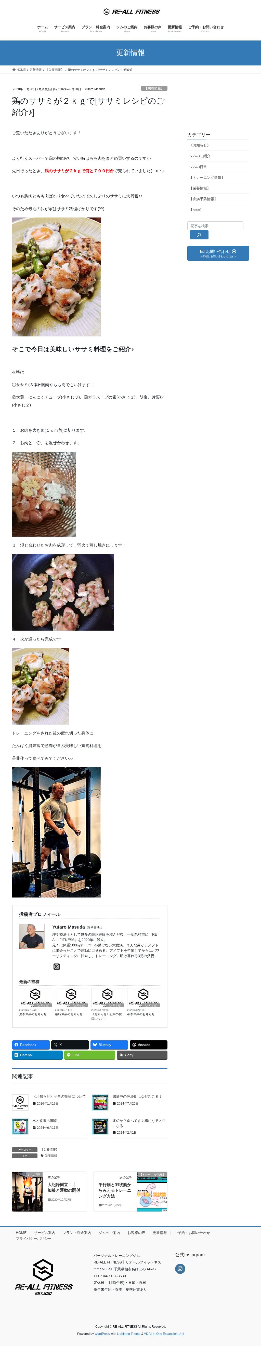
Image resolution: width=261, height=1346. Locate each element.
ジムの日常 (198, 167)
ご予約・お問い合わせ (192, 1233)
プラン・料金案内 (77, 1233)
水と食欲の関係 (44, 1121)
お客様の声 (136, 1233)
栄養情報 (51, 1156)
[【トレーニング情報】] (152, 1190)
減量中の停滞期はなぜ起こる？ (137, 1096)
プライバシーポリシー (33, 1238)
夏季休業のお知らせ (33, 1014)
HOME (21, 1233)
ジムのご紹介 (200, 156)
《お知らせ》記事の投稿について (106, 1016)
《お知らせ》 (43, 1005)
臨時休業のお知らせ (69, 1014)
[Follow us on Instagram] (180, 1269)
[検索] (199, 234)
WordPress (102, 1334)
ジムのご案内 (109, 1233)
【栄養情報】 (154, 88)
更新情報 (160, 1233)
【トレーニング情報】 (207, 177)
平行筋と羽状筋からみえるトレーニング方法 (115, 1190)
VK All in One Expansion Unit (164, 1334)
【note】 (196, 210)
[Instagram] (56, 967)
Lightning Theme (128, 1334)
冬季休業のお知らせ (141, 1014)
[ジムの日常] (27, 1190)
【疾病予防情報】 (203, 199)
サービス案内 (44, 1233)
